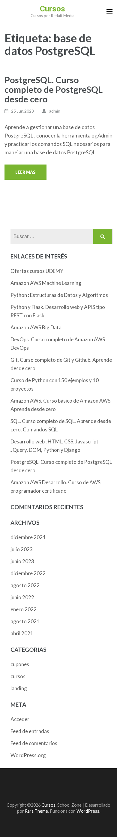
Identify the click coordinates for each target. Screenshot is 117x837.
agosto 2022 (25, 585)
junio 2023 (22, 561)
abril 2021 (21, 633)
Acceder (19, 719)
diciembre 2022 (28, 573)
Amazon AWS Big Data (36, 327)
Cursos (52, 8)
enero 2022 (23, 609)
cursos (18, 676)
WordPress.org (28, 755)
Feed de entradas (29, 731)
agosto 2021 (25, 621)
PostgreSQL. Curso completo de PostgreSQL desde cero (53, 89)
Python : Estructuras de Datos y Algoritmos (59, 295)
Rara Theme (36, 811)
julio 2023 (21, 549)
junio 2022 (22, 597)
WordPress (87, 811)
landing (18, 688)
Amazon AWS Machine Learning (45, 283)
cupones (19, 664)
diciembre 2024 (28, 537)
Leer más (25, 172)
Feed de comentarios (33, 743)
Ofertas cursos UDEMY (36, 271)
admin (54, 110)
